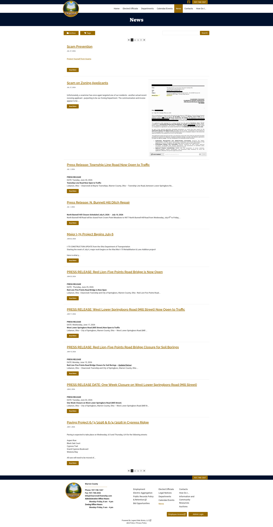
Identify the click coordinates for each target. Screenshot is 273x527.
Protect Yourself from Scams (79, 59)
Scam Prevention (79, 46)
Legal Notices (165, 493)
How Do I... (201, 8)
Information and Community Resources (186, 499)
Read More (72, 70)
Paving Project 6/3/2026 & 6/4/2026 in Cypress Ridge (108, 422)
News (178, 8)
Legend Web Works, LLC (140, 520)
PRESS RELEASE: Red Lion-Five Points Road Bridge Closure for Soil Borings (123, 347)
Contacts (188, 8)
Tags (89, 33)
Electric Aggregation (142, 493)
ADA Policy (130, 523)
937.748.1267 (200, 2)
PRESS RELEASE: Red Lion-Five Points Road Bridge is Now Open (115, 272)
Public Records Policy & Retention (143, 498)
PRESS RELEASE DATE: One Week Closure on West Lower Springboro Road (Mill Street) (132, 385)
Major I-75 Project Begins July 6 (90, 234)
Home (117, 8)
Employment (139, 489)
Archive (72, 33)
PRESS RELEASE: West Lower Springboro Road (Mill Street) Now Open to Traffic (126, 309)
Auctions (183, 506)
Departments (147, 8)
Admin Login (198, 514)
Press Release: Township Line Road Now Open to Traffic (108, 165)
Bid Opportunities (141, 503)
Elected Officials (130, 8)
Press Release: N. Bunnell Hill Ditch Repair (98, 202)
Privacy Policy (141, 523)
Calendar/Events (165, 8)
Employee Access (175, 514)
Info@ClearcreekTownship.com (98, 496)
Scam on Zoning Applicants (87, 83)
